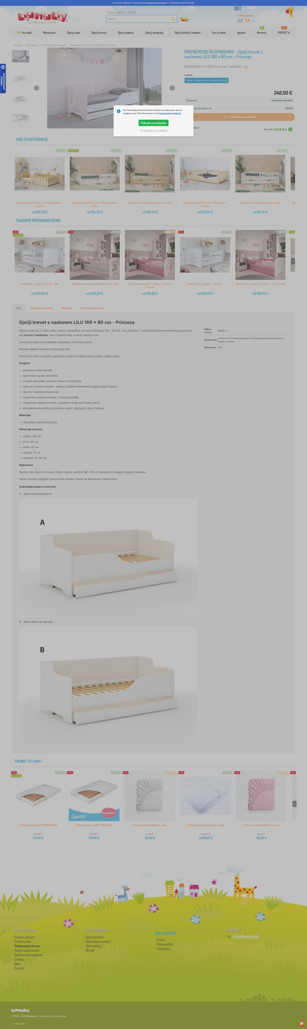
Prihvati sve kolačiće (153, 123)
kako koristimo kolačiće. (170, 113)
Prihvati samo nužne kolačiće (153, 130)
